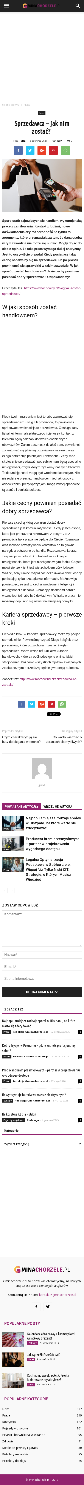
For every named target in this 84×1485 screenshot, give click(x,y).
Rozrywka (9, 1422)
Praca (41, 113)
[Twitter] (48, 1307)
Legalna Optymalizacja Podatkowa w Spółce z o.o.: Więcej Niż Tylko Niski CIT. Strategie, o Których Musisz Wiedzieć (49, 869)
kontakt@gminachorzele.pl (57, 1295)
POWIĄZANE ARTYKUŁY (21, 806)
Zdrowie (8, 1441)
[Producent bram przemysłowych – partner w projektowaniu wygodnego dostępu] (13, 843)
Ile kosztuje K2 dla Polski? (19, 1114)
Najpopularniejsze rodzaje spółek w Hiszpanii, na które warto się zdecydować (53, 823)
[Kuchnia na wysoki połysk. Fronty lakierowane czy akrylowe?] (13, 1380)
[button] (78, 6)
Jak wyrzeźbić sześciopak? (44, 1355)
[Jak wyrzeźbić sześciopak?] (13, 1359)
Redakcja (33, 1120)
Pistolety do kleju (14, 1461)
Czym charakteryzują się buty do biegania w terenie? (21, 739)
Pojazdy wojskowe (13, 1120)
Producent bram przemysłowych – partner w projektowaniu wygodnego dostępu (52, 844)
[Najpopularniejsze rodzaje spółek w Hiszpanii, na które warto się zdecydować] (13, 823)
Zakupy (7, 1100)
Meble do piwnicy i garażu (20, 1448)
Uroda (6, 1056)
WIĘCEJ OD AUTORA (58, 806)
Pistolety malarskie (15, 1454)
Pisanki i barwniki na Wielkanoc (23, 1435)
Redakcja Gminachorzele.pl (30, 1031)
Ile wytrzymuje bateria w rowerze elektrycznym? (34, 1095)
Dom (31, 1384)
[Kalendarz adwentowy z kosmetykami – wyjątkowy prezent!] (13, 1339)
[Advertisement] (42, 56)
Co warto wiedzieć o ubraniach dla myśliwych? (64, 739)
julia (23, 140)
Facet (31, 1359)
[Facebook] (36, 1307)
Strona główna (11, 105)
